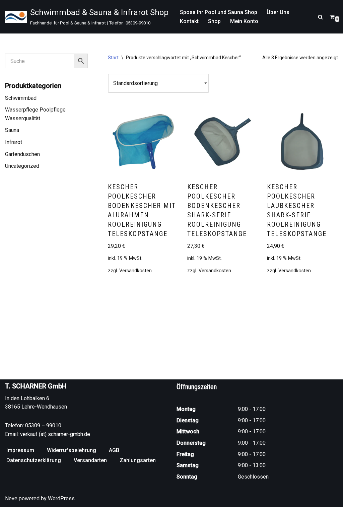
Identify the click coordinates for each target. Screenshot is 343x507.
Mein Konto (244, 21)
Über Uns (278, 12)
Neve (11, 498)
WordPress (61, 498)
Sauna (12, 130)
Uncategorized (22, 166)
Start (113, 57)
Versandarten (90, 460)
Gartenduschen (22, 154)
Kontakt (189, 21)
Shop (214, 21)
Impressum (20, 450)
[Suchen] (320, 16)
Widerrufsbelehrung (71, 450)
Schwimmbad (21, 98)
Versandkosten (135, 271)
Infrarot (13, 142)
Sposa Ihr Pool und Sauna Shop (218, 12)
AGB (114, 450)
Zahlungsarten (138, 460)
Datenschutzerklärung (33, 460)
